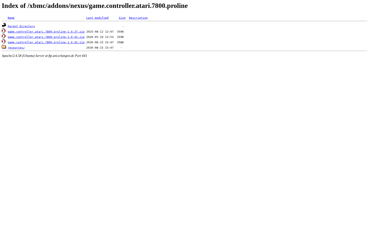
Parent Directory (21, 26)
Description (138, 17)
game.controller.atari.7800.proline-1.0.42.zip (46, 42)
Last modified (97, 17)
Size (122, 17)
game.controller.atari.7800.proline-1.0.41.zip (46, 37)
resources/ (16, 47)
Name (11, 17)
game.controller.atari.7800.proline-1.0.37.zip (46, 31)
